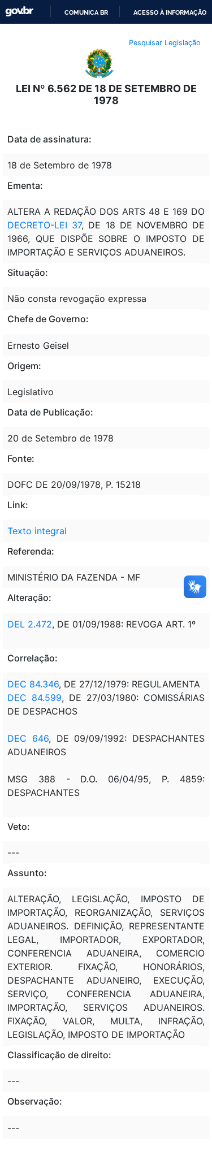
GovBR (19, 11)
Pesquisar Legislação (165, 42)
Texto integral (37, 530)
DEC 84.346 (33, 684)
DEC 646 (28, 738)
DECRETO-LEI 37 (44, 225)
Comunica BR (86, 12)
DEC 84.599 (34, 697)
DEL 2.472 (29, 624)
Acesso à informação (169, 12)
